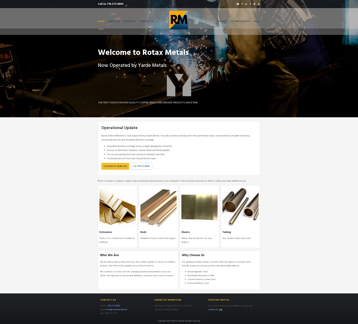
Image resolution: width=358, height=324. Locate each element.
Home (101, 21)
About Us (114, 21)
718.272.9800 (113, 306)
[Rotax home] (179, 21)
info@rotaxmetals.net (116, 309)
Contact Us (147, 21)
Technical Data (240, 21)
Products (130, 21)
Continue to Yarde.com (115, 166)
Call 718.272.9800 (141, 166)
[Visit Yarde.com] (179, 85)
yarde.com (214, 309)
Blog (257, 21)
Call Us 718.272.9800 (110, 4)
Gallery (222, 21)
